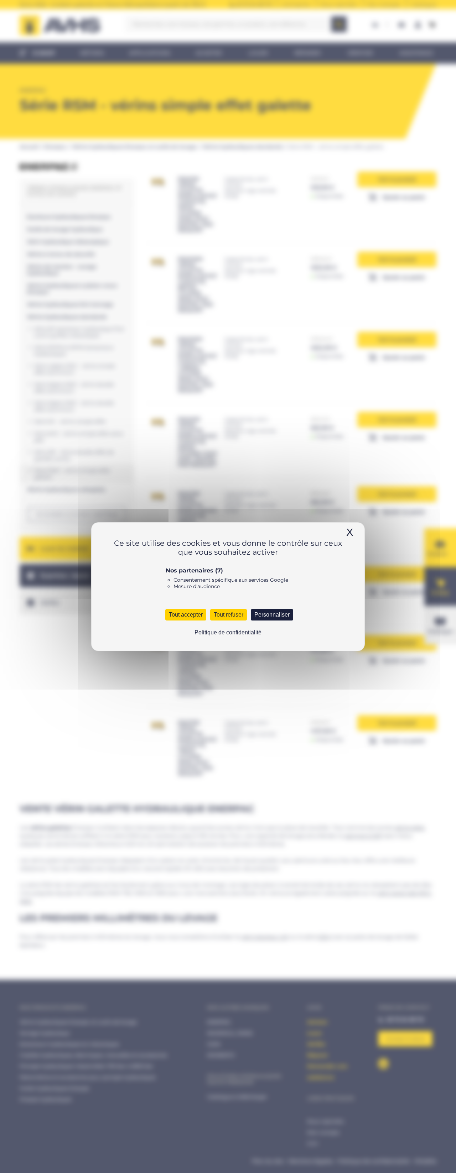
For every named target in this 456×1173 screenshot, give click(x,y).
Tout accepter (186, 615)
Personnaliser (272, 615)
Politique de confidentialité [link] (228, 632)
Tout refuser (228, 615)
